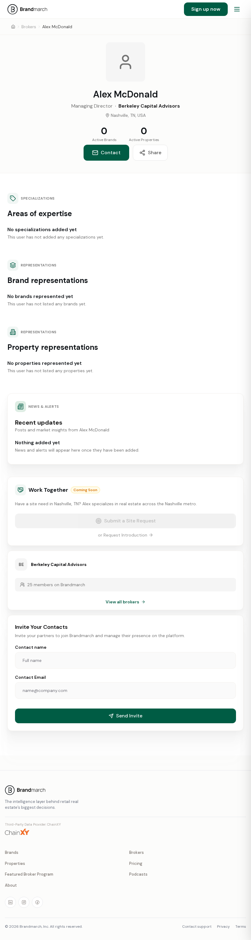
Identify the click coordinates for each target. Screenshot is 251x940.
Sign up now (205, 9)
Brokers (28, 26)
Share (154, 152)
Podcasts (138, 874)
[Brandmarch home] (125, 790)
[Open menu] (237, 9)
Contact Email (30, 677)
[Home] (13, 27)
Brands (11, 852)
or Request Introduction (122, 535)
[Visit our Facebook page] (37, 902)
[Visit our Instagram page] (23, 902)
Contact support (197, 926)
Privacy (223, 926)
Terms (240, 926)
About (11, 885)
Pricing (135, 863)
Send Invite (129, 716)
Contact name (31, 647)
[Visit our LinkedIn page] (10, 902)
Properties (15, 863)
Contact (111, 152)
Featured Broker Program (29, 874)
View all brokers (122, 602)
